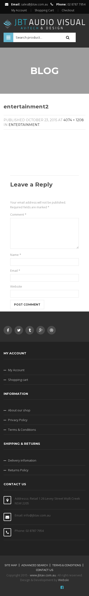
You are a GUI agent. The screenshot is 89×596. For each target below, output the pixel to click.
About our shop (19, 410)
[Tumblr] (29, 330)
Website (16, 286)
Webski (63, 580)
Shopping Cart (44, 10)
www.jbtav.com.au (43, 575)
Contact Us (44, 570)
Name (15, 255)
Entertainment (24, 125)
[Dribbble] (51, 330)
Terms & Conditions (22, 429)
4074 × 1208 (73, 120)
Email (15, 270)
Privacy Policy (18, 420)
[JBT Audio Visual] (44, 23)
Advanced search (34, 565)
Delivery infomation (22, 460)
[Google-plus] (40, 330)
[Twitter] (18, 330)
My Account (19, 10)
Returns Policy (18, 470)
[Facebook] (8, 330)
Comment (18, 214)
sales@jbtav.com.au (34, 4)
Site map (11, 565)
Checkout (68, 10)
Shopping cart (18, 380)
